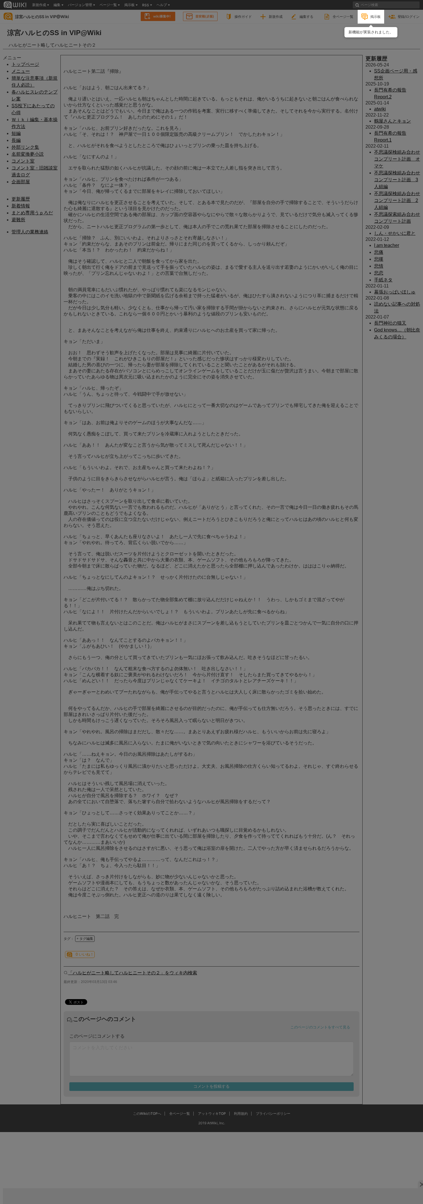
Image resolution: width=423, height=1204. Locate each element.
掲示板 (375, 16)
